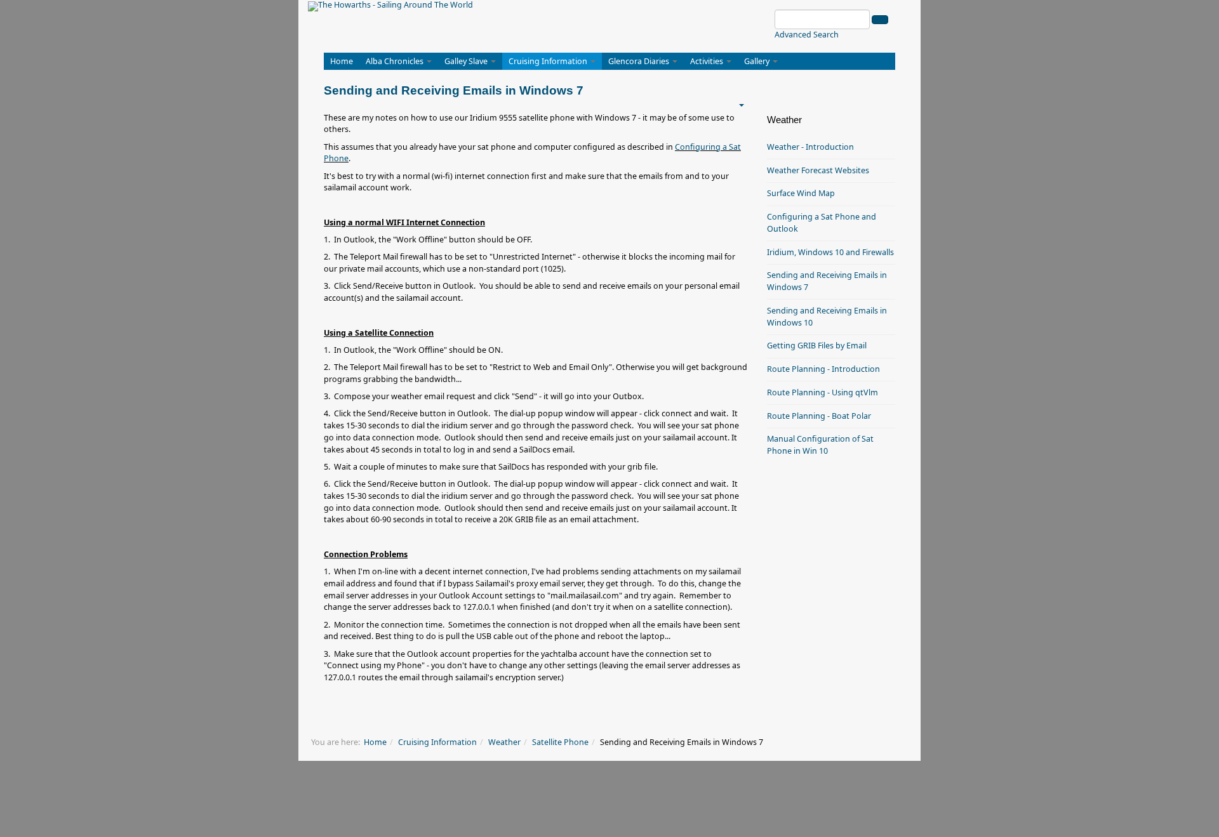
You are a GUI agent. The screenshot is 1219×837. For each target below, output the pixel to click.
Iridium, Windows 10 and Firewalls (830, 252)
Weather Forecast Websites (818, 170)
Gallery (757, 61)
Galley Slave (467, 61)
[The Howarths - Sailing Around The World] (390, 6)
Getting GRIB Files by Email (817, 345)
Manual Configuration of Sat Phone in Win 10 (820, 444)
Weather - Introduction (810, 147)
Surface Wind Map (801, 193)
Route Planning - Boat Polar (819, 416)
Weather (504, 742)
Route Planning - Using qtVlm (822, 392)
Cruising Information (549, 61)
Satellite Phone (560, 742)
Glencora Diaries (639, 61)
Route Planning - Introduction (823, 369)
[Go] (880, 19)
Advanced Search (807, 34)
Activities (707, 61)
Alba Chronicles (395, 61)
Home (341, 61)
